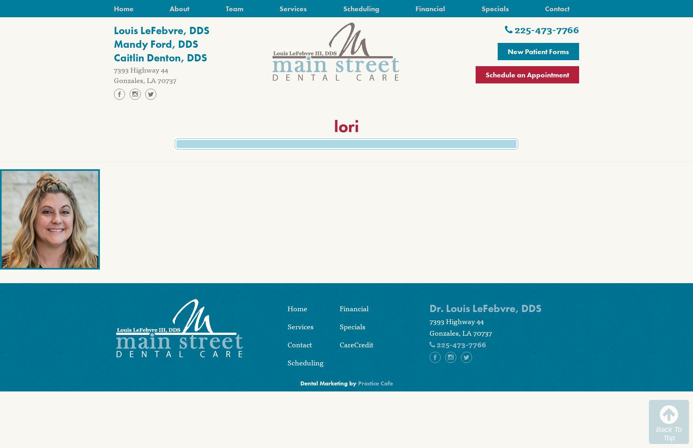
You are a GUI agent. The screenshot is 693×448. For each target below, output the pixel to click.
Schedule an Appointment (527, 74)
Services (293, 8)
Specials (495, 8)
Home (124, 8)
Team (234, 8)
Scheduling (361, 8)
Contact (557, 8)
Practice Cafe (375, 383)
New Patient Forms (538, 51)
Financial (430, 8)
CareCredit (356, 344)
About (179, 8)
